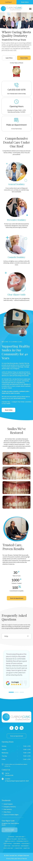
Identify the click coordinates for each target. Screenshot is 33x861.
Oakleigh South (10, 841)
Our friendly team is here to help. (16, 93)
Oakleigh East (20, 836)
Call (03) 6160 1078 (16, 89)
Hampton (26, 848)
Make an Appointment (16, 124)
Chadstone (18, 848)
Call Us (7, 773)
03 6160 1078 (9, 775)
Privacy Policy (10, 858)
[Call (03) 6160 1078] (16, 85)
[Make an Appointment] (16, 120)
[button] (30, 9)
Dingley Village (12, 839)
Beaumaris (16, 843)
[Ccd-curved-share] (21, 728)
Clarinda (11, 836)
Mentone (7, 846)
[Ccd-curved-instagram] (16, 728)
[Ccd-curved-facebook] (11, 728)
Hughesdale (25, 843)
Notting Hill (22, 839)
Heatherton (16, 846)
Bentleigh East (8, 848)
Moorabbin (25, 846)
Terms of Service (22, 858)
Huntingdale (8, 843)
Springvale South (22, 841)
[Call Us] (3, 773)
